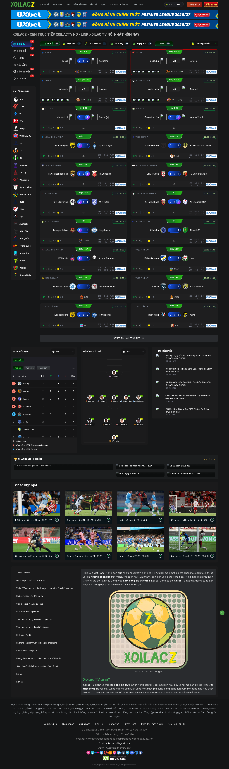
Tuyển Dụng (137, 4)
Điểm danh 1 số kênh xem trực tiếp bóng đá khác (37, 666)
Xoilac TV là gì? (23, 572)
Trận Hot (73, 43)
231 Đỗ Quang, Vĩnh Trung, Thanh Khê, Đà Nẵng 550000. (118, 729)
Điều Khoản (68, 724)
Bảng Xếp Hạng (80, 4)
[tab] (21, 44)
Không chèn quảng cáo (26, 650)
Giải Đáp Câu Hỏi (176, 724)
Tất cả (163, 43)
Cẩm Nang (124, 4)
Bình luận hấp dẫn (24, 635)
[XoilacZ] (23, 4)
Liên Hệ (99, 724)
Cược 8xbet (211, 4)
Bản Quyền (113, 724)
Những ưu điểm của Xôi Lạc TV (29, 596)
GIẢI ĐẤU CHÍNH (21, 91)
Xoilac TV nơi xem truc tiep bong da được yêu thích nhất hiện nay (44, 588)
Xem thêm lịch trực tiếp (127, 338)
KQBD (103, 4)
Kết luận (20, 674)
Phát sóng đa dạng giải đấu (28, 611)
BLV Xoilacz (97, 43)
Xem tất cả (208, 460)
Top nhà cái (194, 4)
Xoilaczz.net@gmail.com (118, 743)
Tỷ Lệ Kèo (94, 4)
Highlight (57, 4)
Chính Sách (84, 724)
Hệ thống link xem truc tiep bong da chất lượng (36, 643)
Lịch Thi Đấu (44, 4)
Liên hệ (19, 681)
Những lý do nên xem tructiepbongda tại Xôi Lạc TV (38, 658)
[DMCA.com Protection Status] (114, 758)
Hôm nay (121, 43)
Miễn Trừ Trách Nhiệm (152, 724)
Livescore (113, 4)
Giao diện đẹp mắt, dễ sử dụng (29, 604)
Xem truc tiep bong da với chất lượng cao (34, 619)
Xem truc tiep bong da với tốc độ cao (32, 627)
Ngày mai (144, 43)
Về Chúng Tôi (50, 724)
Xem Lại (67, 4)
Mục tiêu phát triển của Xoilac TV (30, 580)
